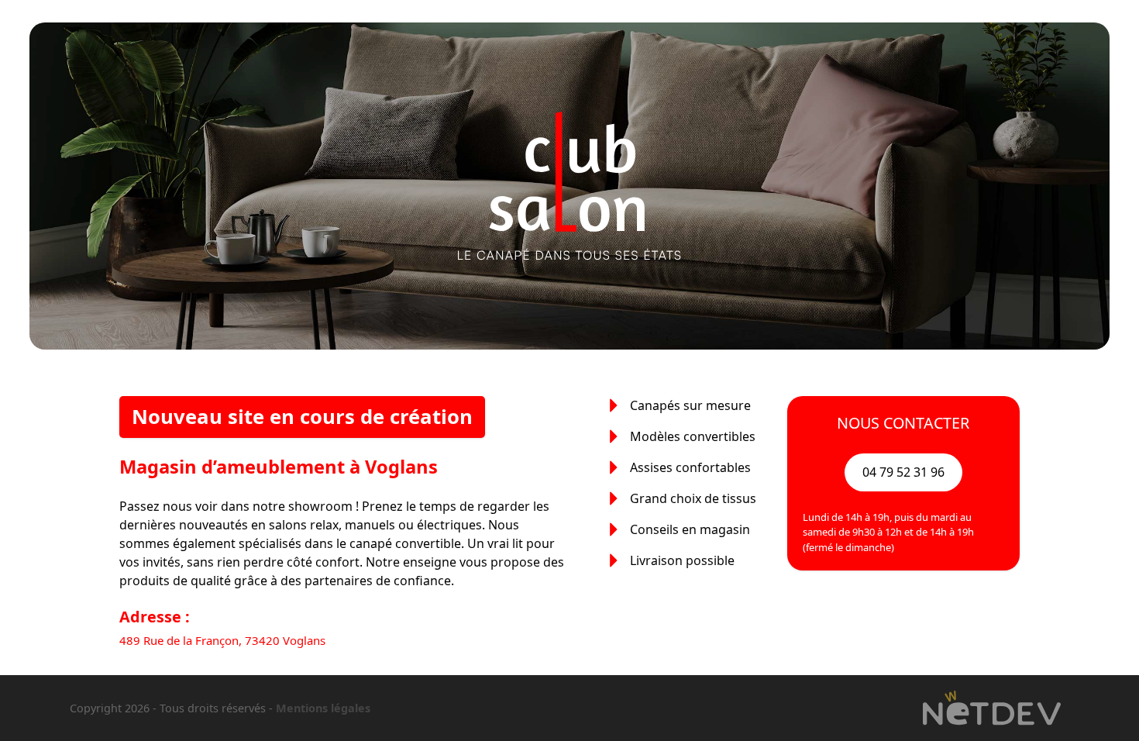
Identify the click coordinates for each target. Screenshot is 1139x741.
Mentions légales (323, 708)
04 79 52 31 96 (903, 472)
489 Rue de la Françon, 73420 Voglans (222, 640)
